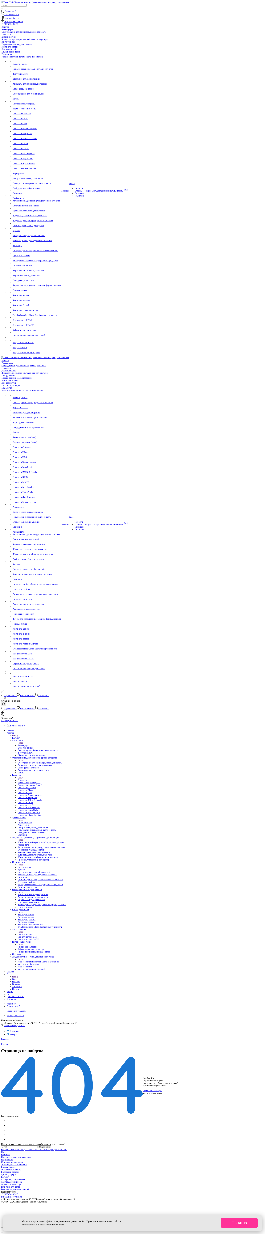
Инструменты (24, 867)
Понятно (239, 1223)
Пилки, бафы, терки (27, 947)
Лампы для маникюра (11, 1182)
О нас (15, 979)
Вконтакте (15, 1031)
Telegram (14, 1034)
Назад (15, 735)
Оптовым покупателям (12, 1162)
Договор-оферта (8, 1174)
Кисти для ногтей (26, 914)
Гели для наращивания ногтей (15, 1189)
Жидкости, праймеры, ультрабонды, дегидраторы (41, 842)
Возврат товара (8, 1167)
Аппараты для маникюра (13, 1179)
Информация (7, 1159)
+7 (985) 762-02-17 (9, 24)
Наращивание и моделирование (33, 894)
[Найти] (2, 8)
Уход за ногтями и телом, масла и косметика (38, 962)
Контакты (5, 1154)
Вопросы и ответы (10, 1172)
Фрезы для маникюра (11, 1184)
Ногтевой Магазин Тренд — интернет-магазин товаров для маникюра (34, 1149)
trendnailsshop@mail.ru (14, 1025)
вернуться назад (154, 1093)
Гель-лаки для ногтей (11, 1187)
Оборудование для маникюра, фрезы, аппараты (40, 763)
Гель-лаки (22, 780)
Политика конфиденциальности (16, 1157)
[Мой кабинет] (2, 692)
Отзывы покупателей (11, 1169)
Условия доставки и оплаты (14, 1164)
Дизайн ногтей (25, 822)
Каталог (16, 738)
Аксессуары (23, 745)
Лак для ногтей (25, 934)
